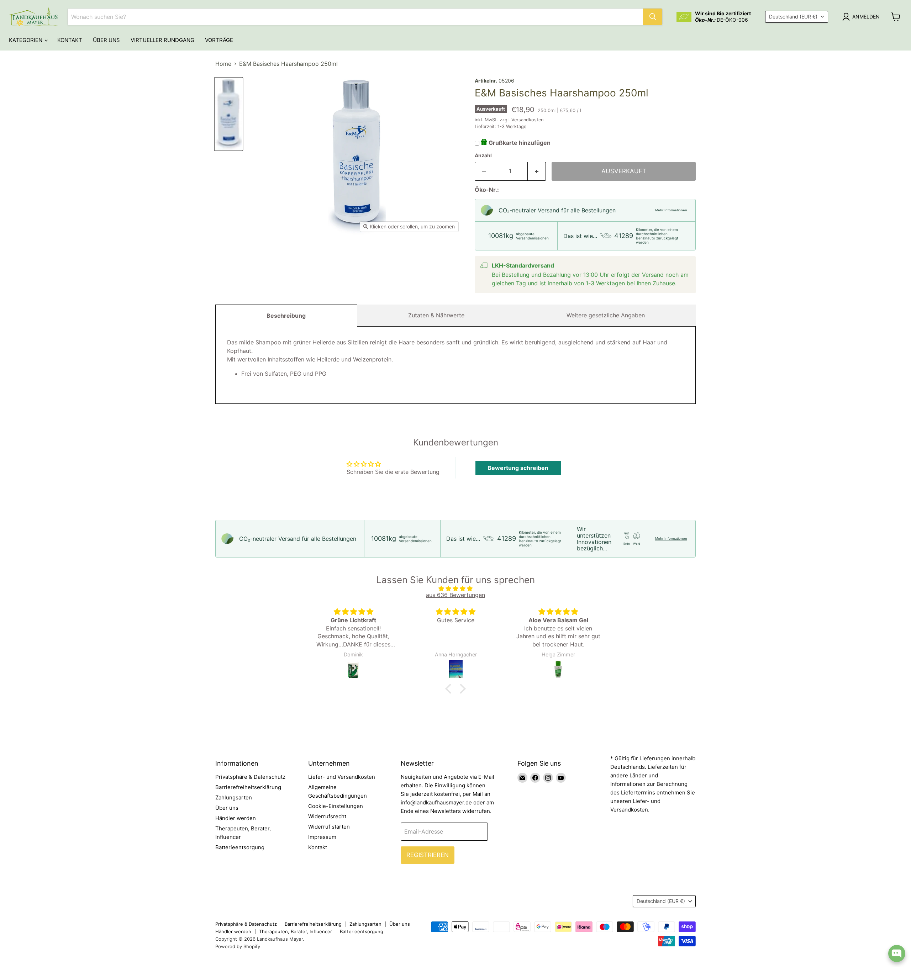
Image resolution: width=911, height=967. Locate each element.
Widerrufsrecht (327, 816)
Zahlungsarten (233, 797)
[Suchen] (652, 17)
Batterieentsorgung (239, 847)
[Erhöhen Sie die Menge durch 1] (537, 171)
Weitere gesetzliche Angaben (606, 315)
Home (223, 63)
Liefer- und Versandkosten (341, 776)
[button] (450, 688)
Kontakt (69, 40)
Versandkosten (527, 119)
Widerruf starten (329, 826)
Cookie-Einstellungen (335, 806)
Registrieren (427, 854)
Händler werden (235, 818)
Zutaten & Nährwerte (436, 315)
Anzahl (483, 155)
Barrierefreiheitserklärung (248, 787)
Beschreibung (286, 315)
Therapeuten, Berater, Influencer (295, 931)
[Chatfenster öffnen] (896, 953)
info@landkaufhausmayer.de (436, 802)
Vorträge (219, 40)
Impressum (322, 837)
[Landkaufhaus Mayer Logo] (34, 16)
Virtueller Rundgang (162, 40)
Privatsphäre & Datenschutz (250, 776)
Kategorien (26, 40)
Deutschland (793, 17)
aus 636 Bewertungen (455, 594)
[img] (455, 588)
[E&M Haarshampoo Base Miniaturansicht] (229, 114)
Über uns (106, 40)
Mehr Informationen (671, 210)
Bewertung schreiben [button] (518, 467)
